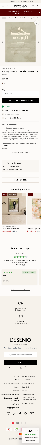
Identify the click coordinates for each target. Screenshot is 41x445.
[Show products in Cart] (38, 6)
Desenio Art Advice (28, 378)
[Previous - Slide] (2, 44)
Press (17, 382)
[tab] (7, 67)
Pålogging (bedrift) (12, 410)
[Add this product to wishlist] (36, 24)
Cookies (25, 393)
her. (6, 147)
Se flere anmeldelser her (20, 292)
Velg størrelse (7, 92)
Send (20, 364)
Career (16, 389)
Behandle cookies (28, 405)
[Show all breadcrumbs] (4, 20)
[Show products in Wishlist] (33, 6)
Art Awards (15, 406)
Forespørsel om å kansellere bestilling (29, 401)
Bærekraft (15, 393)
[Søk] (7, 6)
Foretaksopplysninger (11, 385)
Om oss (16, 378)
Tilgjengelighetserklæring (10, 396)
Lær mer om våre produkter (20, 155)
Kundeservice (26, 382)
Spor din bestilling (28, 385)
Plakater (12, 20)
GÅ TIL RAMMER (20, 182)
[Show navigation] (3, 6)
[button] (30, 435)
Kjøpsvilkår (25, 389)
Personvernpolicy (19, 369)
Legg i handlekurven (20, 103)
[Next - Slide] (38, 44)
